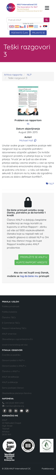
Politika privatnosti (10, 306)
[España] (17, 26)
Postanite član (19, 32)
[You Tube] (21, 410)
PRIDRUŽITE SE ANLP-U (33, 257)
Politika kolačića (9, 312)
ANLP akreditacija (10, 377)
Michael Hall (26, 140)
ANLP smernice (9, 333)
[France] (26, 26)
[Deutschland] (31, 26)
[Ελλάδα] (36, 26)
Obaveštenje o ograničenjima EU (17, 339)
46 (28, 123)
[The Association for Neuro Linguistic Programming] (24, 7)
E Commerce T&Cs (11, 322)
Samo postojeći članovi (13, 387)
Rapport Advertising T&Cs (14, 328)
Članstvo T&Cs (9, 317)
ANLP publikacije (10, 382)
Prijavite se (38, 32)
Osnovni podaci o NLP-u (13, 360)
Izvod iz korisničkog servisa (14, 344)
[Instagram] (10, 410)
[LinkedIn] (15, 410)
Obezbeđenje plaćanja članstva (16, 393)
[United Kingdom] (11, 26)
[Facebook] (4, 410)
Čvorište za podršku (11, 355)
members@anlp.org (14, 406)
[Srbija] (45, 26)
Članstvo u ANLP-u (11, 371)
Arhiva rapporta (13, 74)
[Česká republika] (22, 26)
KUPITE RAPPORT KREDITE (31, 262)
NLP (29, 74)
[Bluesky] (27, 410)
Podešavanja (48, 468)
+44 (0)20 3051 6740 (14, 403)
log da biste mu (29, 276)
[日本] (40, 26)
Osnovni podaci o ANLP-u (14, 366)
